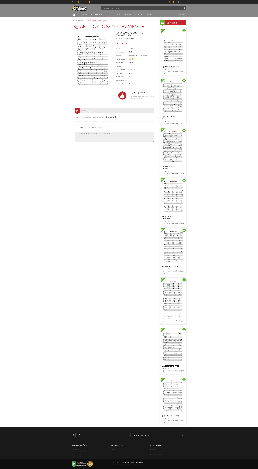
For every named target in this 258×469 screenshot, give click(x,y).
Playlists (138, 15)
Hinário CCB (81, 20)
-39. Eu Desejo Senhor (170, 416)
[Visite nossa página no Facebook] (173, 2)
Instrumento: (120, 52)
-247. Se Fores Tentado (170, 366)
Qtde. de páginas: (121, 80)
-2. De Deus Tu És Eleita (171, 316)
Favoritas (128, 15)
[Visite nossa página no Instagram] (169, 2)
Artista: (118, 48)
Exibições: (119, 73)
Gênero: (118, 55)
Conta (181, 2)
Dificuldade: (119, 62)
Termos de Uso (76, 454)
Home (73, 20)
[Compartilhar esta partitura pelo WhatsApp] (118, 43)
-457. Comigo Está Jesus (168, 118)
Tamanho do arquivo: (122, 84)
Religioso (144, 55)
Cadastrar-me (84, 2)
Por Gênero (100, 15)
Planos (152, 450)
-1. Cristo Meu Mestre (170, 266)
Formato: (118, 66)
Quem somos (76, 450)
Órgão (131, 52)
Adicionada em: (120, 70)
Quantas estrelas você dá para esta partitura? (89, 117)
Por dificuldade (114, 15)
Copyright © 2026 (116, 462)
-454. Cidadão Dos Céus (170, 67)
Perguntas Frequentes (79, 452)
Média (131, 62)
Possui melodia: (120, 59)
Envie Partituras (155, 454)
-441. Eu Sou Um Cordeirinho (167, 217)
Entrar (75, 2)
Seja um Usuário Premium (158, 452)
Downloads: (119, 77)
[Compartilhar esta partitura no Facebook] (122, 43)
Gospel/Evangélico (134, 55)
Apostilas (149, 15)
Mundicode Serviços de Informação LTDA (133, 464)
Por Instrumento (85, 15)
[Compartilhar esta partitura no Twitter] (127, 43)
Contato (181, 15)
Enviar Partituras (95, 2)
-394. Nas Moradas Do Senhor (170, 167)
